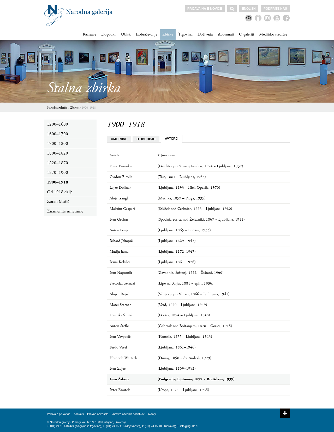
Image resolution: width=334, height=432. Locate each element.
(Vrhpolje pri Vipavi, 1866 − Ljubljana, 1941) (194, 294)
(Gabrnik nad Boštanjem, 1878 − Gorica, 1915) (195, 325)
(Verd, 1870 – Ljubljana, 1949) (182, 304)
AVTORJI (171, 138)
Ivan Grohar (119, 219)
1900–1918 (89, 108)
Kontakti (79, 414)
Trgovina (185, 34)
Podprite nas (275, 8)
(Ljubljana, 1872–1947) (177, 251)
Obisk (126, 34)
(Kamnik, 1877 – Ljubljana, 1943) (185, 336)
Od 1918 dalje (60, 192)
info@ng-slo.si (189, 426)
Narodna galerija (57, 108)
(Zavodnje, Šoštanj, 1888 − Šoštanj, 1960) (191, 272)
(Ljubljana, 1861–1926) (177, 261)
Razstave (89, 34)
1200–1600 (57, 124)
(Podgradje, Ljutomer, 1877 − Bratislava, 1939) (196, 379)
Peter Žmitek (120, 389)
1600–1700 (57, 134)
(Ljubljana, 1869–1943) (177, 240)
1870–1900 (57, 172)
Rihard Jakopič (121, 240)
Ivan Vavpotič (120, 336)
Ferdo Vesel (118, 347)
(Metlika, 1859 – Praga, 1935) (182, 198)
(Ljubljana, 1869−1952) (177, 368)
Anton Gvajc (119, 230)
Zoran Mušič (58, 201)
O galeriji (246, 34)
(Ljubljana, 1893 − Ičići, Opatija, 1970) (189, 187)
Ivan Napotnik (121, 272)
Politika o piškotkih (58, 414)
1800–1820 (57, 153)
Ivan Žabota (119, 379)
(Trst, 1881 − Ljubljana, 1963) (182, 176)
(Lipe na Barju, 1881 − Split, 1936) (185, 283)
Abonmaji (226, 34)
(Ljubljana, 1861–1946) (177, 347)
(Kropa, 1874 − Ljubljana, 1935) (183, 389)
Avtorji (152, 414)
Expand (285, 413)
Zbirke (167, 34)
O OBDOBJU (146, 139)
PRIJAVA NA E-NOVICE (204, 8)
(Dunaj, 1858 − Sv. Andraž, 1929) (184, 358)
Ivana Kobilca (120, 261)
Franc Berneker (121, 166)
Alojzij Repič (119, 294)
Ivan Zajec (118, 368)
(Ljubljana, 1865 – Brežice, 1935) (184, 230)
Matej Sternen (121, 304)
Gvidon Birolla (121, 176)
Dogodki (108, 34)
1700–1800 (57, 143)
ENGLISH (249, 8)
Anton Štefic (119, 325)
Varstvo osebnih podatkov (128, 414)
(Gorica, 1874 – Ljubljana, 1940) (184, 315)
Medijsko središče (273, 34)
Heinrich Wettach (123, 358)
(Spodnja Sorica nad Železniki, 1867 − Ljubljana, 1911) (201, 219)
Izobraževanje (146, 34)
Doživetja (205, 34)
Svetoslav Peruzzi (122, 283)
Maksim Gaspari (122, 208)
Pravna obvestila (97, 414)
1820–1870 (57, 163)
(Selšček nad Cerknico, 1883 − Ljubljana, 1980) (195, 208)
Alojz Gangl (119, 198)
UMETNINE (119, 139)
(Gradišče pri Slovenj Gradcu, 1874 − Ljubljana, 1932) (200, 166)
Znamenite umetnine (65, 211)
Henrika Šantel (121, 315)
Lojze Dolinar (120, 187)
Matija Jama (119, 251)
